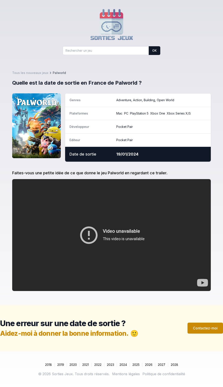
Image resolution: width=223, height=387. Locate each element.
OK (154, 50)
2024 (123, 364)
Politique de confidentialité (163, 374)
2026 (148, 364)
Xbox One (157, 113)
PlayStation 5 (139, 113)
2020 (73, 364)
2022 (97, 364)
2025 (136, 364)
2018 (48, 364)
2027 (161, 364)
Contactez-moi (205, 328)
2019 (60, 364)
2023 (110, 364)
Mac (119, 113)
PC (126, 113)
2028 (174, 364)
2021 (85, 364)
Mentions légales (126, 374)
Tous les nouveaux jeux (30, 73)
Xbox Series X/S (179, 113)
